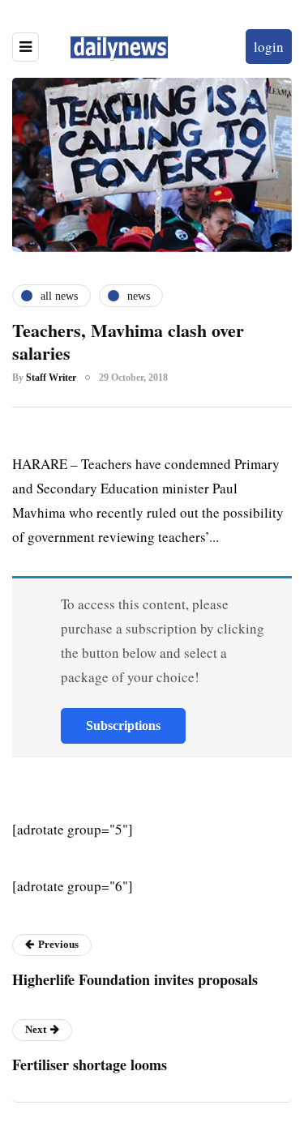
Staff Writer (51, 377)
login (269, 46)
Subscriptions (123, 725)
